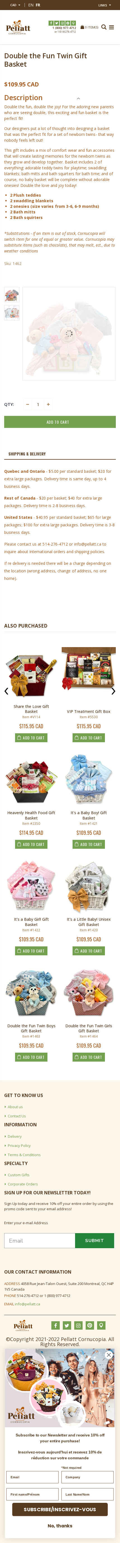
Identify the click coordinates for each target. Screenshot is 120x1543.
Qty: (9, 404)
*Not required (71, 1468)
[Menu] (111, 27)
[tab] (60, 454)
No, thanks (60, 1526)
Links (103, 5)
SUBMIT (94, 1241)
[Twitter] (56, 23)
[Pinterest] (67, 23)
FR (38, 5)
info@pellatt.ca (27, 1303)
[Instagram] (62, 23)
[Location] (73, 23)
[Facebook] (51, 23)
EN (30, 5)
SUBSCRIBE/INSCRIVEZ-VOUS (60, 1509)
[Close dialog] (109, 1355)
